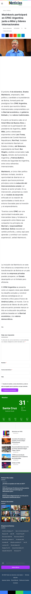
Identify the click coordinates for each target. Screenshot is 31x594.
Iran (25, 542)
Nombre (3, 362)
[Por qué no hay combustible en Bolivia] (5, 507)
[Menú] (2, 4)
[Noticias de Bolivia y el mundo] (15, 3)
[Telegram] (23, 35)
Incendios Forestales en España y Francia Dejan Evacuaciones (18, 440)
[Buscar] (29, 4)
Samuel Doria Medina (18, 548)
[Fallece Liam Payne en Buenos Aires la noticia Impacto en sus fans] (5, 519)
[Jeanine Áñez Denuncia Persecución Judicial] (15, 507)
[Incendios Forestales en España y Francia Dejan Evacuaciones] (6, 441)
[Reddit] (15, 35)
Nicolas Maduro (15, 545)
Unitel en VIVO (16, 463)
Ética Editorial (14, 580)
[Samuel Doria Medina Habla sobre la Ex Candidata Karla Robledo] (25, 519)
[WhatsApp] (19, 35)
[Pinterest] (11, 35)
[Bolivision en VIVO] (6, 434)
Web (2, 376)
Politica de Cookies (24, 580)
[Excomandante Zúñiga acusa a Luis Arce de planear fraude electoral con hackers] (15, 519)
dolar (12, 533)
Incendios (5, 542)
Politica (8, 10)
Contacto (15, 583)
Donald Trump (20, 533)
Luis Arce (5, 545)
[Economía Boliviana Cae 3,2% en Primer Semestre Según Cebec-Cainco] (6, 449)
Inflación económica (15, 542)
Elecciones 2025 (7, 536)
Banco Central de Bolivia (22, 531)
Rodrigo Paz (6, 548)
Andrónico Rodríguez (7, 531)
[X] (7, 35)
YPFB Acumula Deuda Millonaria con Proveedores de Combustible (20, 456)
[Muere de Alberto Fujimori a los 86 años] (25, 507)
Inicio (4, 10)
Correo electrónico (6, 369)
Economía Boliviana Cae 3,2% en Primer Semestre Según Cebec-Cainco (20, 448)
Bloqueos (5, 533)
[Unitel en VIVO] (6, 465)
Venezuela (17, 550)
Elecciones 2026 (19, 536)
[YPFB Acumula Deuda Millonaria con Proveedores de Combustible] (6, 457)
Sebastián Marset (7, 550)
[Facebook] (3, 35)
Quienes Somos (6, 580)
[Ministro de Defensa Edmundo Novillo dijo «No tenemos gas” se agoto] (25, 513)
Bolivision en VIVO (17, 431)
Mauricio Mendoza (7, 28)
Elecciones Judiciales (8, 539)
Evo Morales (20, 539)
